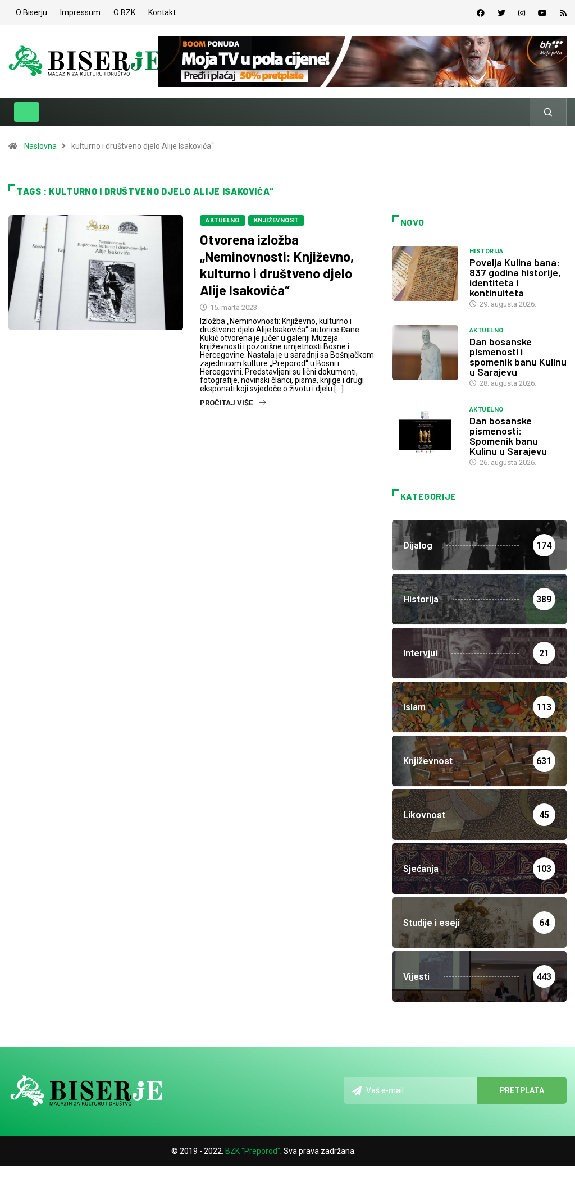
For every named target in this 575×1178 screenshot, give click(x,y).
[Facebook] (481, 13)
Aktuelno (223, 220)
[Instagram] (521, 13)
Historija (486, 251)
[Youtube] (542, 13)
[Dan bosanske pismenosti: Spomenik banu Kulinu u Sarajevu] (425, 431)
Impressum (80, 12)
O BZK (124, 12)
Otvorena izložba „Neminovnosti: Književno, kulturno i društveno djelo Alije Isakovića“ (277, 264)
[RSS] (563, 13)
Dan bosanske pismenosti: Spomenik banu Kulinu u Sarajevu (508, 435)
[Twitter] (501, 13)
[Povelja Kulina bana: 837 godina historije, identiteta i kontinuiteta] (425, 273)
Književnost (276, 220)
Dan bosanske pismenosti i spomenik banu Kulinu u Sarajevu (518, 356)
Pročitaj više (226, 403)
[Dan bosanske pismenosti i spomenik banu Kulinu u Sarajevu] (425, 352)
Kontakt (162, 12)
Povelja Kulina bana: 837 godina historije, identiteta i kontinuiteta (515, 277)
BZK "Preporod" (252, 1151)
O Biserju (31, 12)
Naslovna (40, 145)
